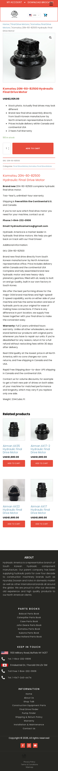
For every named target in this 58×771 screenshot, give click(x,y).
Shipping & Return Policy (29, 717)
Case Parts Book (29, 621)
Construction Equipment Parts (29, 705)
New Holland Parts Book (29, 637)
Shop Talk (29, 702)
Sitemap (29, 767)
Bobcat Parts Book (29, 614)
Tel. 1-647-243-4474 (20, 678)
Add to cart (33, 148)
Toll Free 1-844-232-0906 (22, 671)
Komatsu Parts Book (29, 629)
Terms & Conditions (29, 764)
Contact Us (29, 729)
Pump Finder (29, 713)
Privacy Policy (29, 762)
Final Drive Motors (20, 24)
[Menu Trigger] (51, 4)
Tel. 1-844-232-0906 (19, 659)
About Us (29, 698)
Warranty (29, 721)
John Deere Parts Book (29, 625)
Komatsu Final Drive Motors (40, 166)
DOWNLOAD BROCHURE (41, 2)
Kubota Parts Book (29, 633)
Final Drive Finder (29, 709)
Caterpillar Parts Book (29, 617)
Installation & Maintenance (29, 725)
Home (6, 24)
